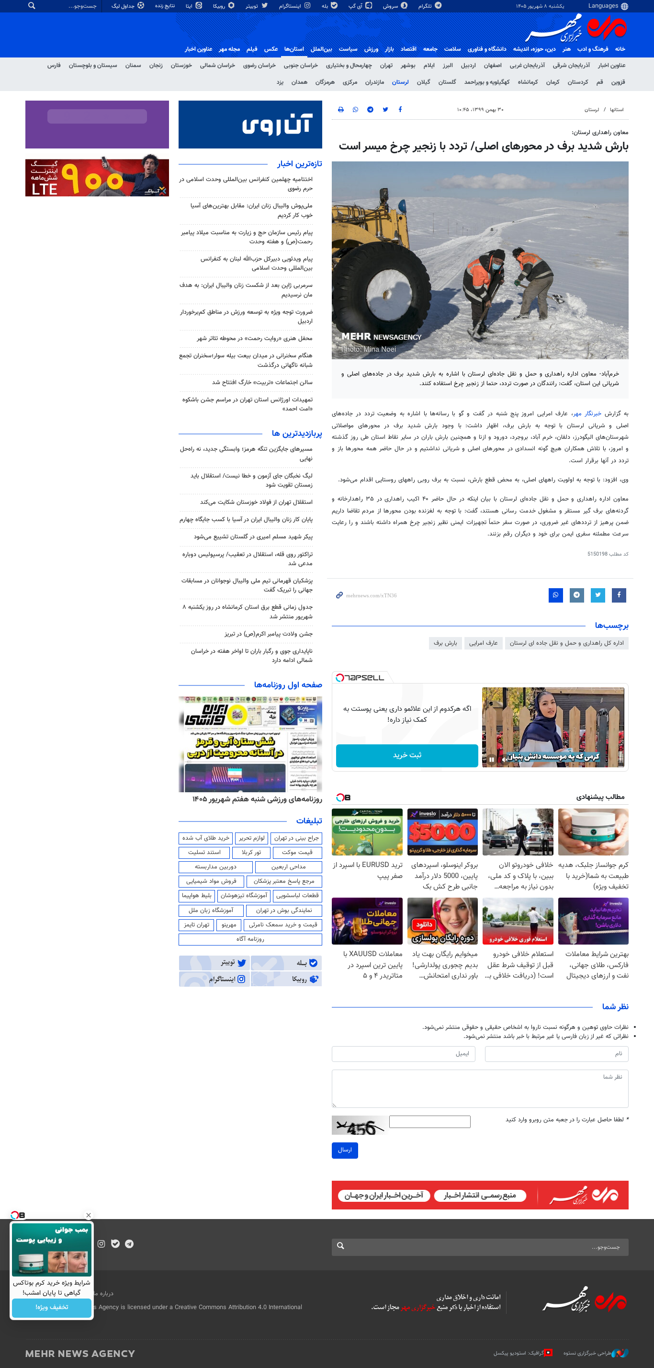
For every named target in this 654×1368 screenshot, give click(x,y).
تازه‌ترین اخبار (299, 164)
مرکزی (350, 82)
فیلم (252, 49)
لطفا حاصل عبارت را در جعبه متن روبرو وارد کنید (567, 1120)
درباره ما (103, 1294)
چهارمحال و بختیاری (349, 65)
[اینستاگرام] (101, 1245)
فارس (54, 65)
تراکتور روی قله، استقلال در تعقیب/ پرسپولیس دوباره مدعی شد (247, 559)
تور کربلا (251, 852)
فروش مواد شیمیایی (211, 881)
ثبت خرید (407, 756)
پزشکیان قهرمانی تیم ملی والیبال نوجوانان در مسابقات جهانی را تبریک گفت (247, 585)
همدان (299, 82)
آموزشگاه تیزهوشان (244, 896)
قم (600, 82)
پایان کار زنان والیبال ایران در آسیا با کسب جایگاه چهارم (246, 519)
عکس (271, 49)
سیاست (348, 49)
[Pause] (491, 759)
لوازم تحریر (252, 838)
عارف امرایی (483, 643)
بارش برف (445, 643)
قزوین (618, 82)
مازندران (374, 82)
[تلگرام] (129, 1245)
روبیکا (219, 6)
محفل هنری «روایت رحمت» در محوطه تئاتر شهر (255, 338)
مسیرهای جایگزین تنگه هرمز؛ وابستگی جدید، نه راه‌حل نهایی (246, 454)
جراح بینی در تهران (296, 838)
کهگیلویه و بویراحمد (487, 82)
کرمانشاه (528, 82)
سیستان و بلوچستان (93, 65)
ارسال (345, 1150)
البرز (448, 65)
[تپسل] (340, 678)
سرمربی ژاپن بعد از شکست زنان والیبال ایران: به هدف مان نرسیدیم (246, 290)
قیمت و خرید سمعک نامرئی (283, 925)
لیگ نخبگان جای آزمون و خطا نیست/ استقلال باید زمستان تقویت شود (252, 480)
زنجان (156, 65)
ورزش (371, 49)
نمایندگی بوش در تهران (284, 910)
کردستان (578, 82)
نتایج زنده (165, 6)
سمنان (133, 65)
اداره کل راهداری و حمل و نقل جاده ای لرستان (567, 643)
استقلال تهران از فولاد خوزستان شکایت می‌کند (256, 502)
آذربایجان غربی (527, 65)
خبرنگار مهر (587, 414)
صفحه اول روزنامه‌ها (288, 685)
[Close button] (88, 1215)
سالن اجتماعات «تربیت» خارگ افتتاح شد (262, 383)
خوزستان (181, 65)
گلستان (447, 82)
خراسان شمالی (217, 65)
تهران (386, 65)
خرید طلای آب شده (205, 838)
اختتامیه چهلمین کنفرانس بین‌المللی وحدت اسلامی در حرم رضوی (246, 184)
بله (325, 6)
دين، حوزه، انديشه (534, 49)
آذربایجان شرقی (571, 65)
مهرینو (229, 925)
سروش (391, 6)
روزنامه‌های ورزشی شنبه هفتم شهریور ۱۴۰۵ (257, 799)
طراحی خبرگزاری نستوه (587, 1353)
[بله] (115, 1245)
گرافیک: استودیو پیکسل (519, 1353)
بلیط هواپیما (197, 896)
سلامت (452, 49)
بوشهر (408, 65)
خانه (620, 49)
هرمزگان (325, 82)
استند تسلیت (204, 852)
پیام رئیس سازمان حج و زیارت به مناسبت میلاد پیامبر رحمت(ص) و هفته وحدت (247, 237)
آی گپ (356, 6)
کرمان (553, 82)
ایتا (190, 6)
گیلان (423, 82)
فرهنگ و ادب (593, 49)
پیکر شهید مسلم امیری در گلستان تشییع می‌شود (253, 537)
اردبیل (468, 65)
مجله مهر (229, 49)
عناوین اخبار (611, 65)
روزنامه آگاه (250, 939)
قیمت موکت (297, 852)
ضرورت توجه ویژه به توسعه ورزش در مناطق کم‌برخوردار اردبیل (246, 317)
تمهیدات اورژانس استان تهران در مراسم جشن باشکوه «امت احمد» (247, 404)
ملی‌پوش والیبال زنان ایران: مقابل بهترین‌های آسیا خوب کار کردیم (252, 210)
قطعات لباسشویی (297, 896)
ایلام (429, 65)
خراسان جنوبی (301, 65)
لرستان (400, 82)
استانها (617, 110)
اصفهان (493, 65)
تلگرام (425, 6)
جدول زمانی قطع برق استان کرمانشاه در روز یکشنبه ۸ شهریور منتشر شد (247, 612)
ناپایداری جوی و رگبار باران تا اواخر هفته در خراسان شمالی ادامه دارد (252, 656)
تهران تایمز (196, 925)
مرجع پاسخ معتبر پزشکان (284, 881)
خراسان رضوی (259, 65)
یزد (280, 82)
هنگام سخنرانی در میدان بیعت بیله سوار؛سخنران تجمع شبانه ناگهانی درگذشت (246, 360)
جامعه (430, 49)
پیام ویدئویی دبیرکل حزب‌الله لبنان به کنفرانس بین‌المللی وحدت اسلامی (257, 263)
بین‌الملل (321, 49)
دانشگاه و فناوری (487, 49)
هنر (567, 49)
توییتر (252, 6)
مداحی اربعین (288, 867)
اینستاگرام (291, 6)
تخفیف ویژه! (51, 1308)
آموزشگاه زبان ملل (211, 910)
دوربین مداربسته (216, 867)
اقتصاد (409, 49)
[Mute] (505, 759)
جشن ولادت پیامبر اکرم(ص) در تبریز (269, 634)
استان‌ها (294, 49)
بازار (389, 49)
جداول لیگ (124, 6)
